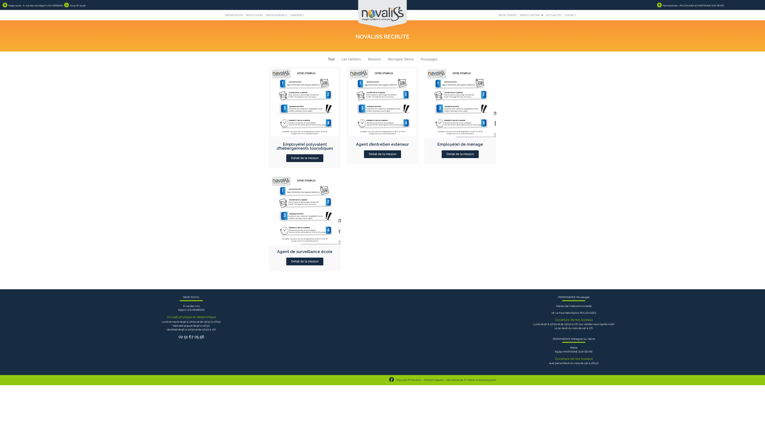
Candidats (297, 15)
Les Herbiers (351, 59)
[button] (531, 15)
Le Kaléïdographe (485, 379)
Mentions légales (434, 379)
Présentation (234, 15)
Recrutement (507, 15)
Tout (331, 59)
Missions (374, 59)
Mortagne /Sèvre (401, 59)
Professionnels (276, 15)
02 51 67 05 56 (77, 5)
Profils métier (529, 15)
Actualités (554, 15)
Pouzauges (429, 59)
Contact (570, 15)
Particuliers (254, 15)
